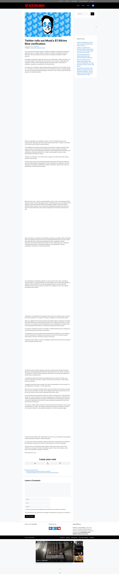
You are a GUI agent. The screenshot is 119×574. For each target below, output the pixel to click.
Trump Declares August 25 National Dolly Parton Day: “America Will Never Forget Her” (84, 56)
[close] (60, 569)
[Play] (78, 553)
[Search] (92, 13)
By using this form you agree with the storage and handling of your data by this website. (48, 512)
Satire (83, 5)
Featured (39, 47)
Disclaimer (92, 1)
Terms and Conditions (83, 1)
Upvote (35, 463)
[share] (71, 542)
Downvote (60, 463)
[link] (37, 543)
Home (78, 5)
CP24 (34, 452)
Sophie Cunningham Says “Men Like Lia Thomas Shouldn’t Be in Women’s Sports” (85, 44)
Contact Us (61, 1)
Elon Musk (33, 47)
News (88, 5)
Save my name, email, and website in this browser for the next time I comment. (46, 509)
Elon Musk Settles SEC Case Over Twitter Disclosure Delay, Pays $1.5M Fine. (55, 543)
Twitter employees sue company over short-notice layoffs (38, 471)
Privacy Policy (74, 1)
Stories (43, 47)
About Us (67, 1)
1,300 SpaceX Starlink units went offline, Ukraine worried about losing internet (42, 472)
